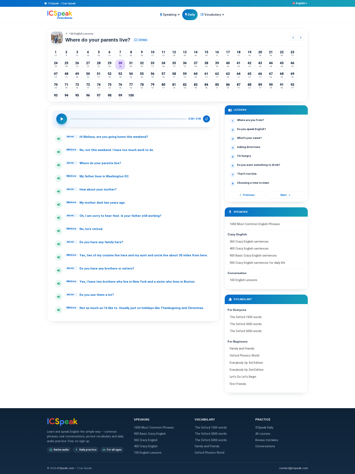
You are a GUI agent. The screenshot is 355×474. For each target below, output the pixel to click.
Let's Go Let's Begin (243, 377)
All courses (262, 434)
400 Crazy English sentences (249, 248)
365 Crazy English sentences (249, 241)
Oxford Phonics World (244, 356)
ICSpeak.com (65, 468)
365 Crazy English (146, 440)
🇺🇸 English (298, 3)
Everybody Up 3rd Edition (246, 363)
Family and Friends (242, 348)
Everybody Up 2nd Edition (247, 370)
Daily (191, 14)
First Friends (238, 384)
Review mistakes (266, 440)
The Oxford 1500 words (246, 317)
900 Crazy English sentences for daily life (257, 263)
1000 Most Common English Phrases (255, 224)
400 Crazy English (146, 446)
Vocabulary (212, 14)
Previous (247, 195)
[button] (58, 139)
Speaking (169, 14)
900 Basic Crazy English (150, 434)
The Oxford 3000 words (246, 324)
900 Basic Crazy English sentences (253, 255)
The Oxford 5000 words (246, 331)
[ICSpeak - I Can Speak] (60, 14)
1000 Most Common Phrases (154, 427)
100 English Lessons (79, 33)
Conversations (265, 446)
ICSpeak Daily (264, 427)
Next (285, 195)
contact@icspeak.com (293, 468)
